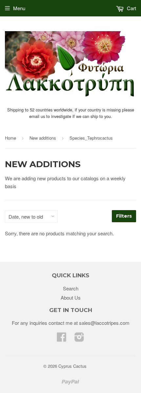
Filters (124, 216)
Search (70, 288)
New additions (43, 138)
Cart (131, 8)
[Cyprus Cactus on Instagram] (79, 338)
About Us (71, 297)
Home (10, 138)
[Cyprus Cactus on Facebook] (62, 338)
